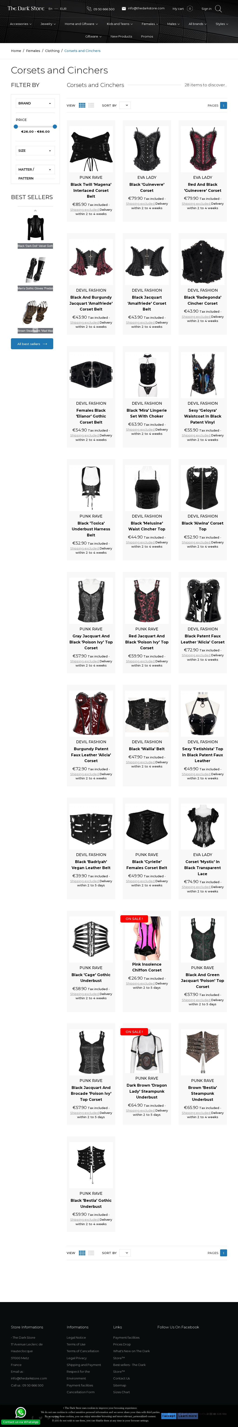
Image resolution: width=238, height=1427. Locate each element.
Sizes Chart (121, 1392)
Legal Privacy (77, 1358)
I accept (168, 1416)
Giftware (92, 36)
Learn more (187, 1416)
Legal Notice (76, 1337)
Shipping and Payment (84, 1365)
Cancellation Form (81, 1392)
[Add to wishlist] (98, 123)
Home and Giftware (80, 24)
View (71, 105)
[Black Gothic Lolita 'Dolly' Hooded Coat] (35, 227)
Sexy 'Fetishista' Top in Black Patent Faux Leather (202, 755)
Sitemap (119, 1385)
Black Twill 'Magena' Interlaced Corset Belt (91, 190)
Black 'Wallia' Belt (147, 749)
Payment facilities (80, 1385)
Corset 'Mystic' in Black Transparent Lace (202, 868)
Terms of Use (76, 1344)
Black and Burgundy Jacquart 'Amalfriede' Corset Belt (90, 303)
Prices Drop (122, 1344)
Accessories (19, 24)
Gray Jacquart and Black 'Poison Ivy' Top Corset (91, 642)
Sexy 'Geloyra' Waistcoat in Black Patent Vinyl (202, 416)
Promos (147, 36)
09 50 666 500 (104, 9)
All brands (196, 24)
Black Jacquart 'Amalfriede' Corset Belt (147, 303)
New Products (121, 36)
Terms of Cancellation (83, 1351)
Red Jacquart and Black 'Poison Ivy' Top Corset (147, 642)
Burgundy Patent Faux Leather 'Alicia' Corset (91, 755)
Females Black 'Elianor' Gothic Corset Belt (91, 416)
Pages (213, 105)
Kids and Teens (118, 24)
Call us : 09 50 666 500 (27, 1385)
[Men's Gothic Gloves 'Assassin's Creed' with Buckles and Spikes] (35, 270)
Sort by (109, 105)
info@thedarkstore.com (143, 8)
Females (148, 24)
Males (172, 24)
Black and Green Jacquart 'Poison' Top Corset (202, 981)
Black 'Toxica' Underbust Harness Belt (91, 529)
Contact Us (121, 1378)
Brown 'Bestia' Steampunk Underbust (202, 1093)
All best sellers (29, 344)
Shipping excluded (84, 209)
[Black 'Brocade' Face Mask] (35, 312)
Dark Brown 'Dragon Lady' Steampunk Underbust (147, 1091)
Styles (220, 24)
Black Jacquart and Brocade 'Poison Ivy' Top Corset (91, 1093)
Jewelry (47, 24)
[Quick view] (106, 123)
